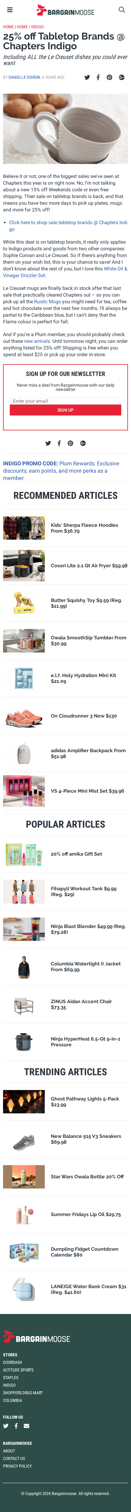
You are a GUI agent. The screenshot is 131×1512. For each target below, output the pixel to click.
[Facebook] (98, 78)
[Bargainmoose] (65, 9)
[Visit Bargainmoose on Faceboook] (16, 1426)
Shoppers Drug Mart (23, 1392)
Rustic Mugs (47, 301)
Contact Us (14, 1458)
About (9, 1450)
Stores (10, 1354)
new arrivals (37, 341)
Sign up (66, 410)
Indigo (37, 26)
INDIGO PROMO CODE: (31, 463)
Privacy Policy (17, 1466)
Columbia (12, 1400)
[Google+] (121, 78)
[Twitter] (87, 78)
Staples (10, 1377)
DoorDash (12, 1362)
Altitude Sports (18, 1370)
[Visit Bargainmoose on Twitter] (6, 1426)
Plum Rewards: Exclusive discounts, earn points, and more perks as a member (61, 470)
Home (8, 26)
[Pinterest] (109, 78)
